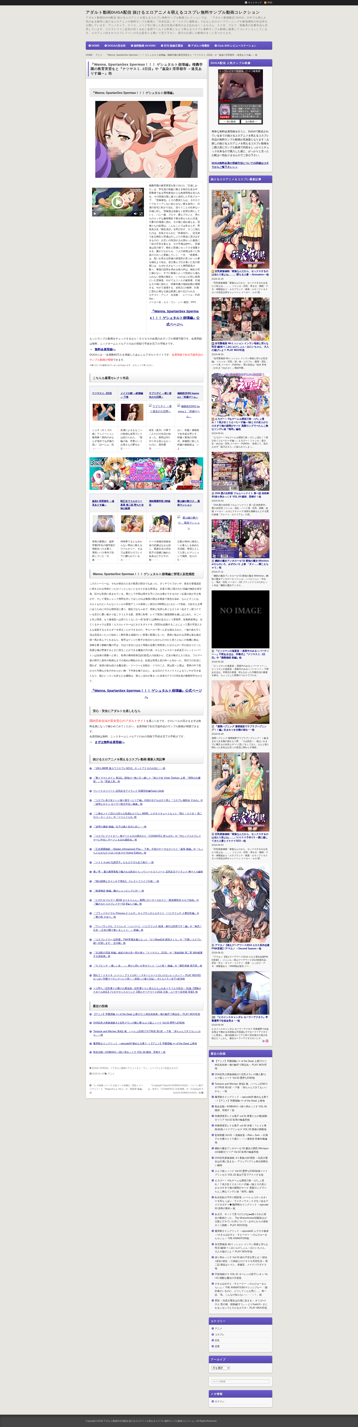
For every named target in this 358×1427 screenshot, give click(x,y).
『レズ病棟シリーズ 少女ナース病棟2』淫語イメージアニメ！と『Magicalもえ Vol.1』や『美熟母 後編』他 (117, 1089)
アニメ (131, 1068)
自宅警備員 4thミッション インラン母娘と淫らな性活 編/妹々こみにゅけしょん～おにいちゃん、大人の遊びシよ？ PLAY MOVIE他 (241, 1248)
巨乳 (217, 1340)
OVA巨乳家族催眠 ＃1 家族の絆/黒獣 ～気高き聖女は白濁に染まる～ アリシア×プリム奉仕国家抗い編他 (241, 1161)
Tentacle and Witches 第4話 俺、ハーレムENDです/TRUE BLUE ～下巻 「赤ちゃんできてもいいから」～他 (241, 1087)
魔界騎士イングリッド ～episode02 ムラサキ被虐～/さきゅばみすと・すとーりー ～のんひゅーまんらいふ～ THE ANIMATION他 (241, 1235)
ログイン (219, 1401)
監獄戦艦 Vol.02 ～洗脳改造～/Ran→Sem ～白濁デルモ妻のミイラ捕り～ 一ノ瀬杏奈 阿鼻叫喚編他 (241, 1139)
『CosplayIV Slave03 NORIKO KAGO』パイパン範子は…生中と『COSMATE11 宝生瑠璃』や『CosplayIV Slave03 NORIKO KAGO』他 (175, 1089)
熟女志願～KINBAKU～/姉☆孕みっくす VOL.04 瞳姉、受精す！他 (129, 1052)
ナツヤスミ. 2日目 (102, 393)
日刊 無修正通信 (173, 45)
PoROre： (105, 1068)
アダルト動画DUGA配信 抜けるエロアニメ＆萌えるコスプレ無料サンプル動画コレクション (173, 12)
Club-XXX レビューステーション (237, 45)
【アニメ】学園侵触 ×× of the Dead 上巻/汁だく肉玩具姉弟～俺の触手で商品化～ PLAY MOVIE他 (146, 1014)
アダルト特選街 (200, 45)
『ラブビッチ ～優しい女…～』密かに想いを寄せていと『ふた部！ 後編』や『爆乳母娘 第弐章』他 (147, 965)
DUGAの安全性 (117, 45)
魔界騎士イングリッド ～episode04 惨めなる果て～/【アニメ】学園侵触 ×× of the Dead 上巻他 (145, 1043)
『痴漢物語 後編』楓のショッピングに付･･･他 (118, 890)
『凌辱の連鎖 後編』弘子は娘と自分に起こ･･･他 (119, 826)
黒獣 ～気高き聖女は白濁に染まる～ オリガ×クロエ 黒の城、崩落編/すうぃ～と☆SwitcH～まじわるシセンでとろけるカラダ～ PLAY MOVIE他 (241, 1304)
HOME (95, 45)
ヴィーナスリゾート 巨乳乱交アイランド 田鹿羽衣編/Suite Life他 (128, 790)
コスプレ (219, 1334)
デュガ (159, 1068)
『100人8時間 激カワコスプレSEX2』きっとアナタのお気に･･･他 (129, 768)
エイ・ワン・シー (145, 1068)
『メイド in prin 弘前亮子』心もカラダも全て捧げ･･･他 (123, 862)
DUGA (95, 1068)
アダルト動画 (119, 1068)
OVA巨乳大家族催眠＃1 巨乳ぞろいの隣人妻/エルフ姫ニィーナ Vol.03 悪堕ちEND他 (139, 1022)
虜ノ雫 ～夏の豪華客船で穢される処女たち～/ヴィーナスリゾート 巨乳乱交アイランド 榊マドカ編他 (148, 871)
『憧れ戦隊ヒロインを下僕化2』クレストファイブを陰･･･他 (126, 881)
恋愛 (217, 1346)
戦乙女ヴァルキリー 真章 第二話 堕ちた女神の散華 (132, 505)
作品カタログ (171, 1068)
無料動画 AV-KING (145, 45)
